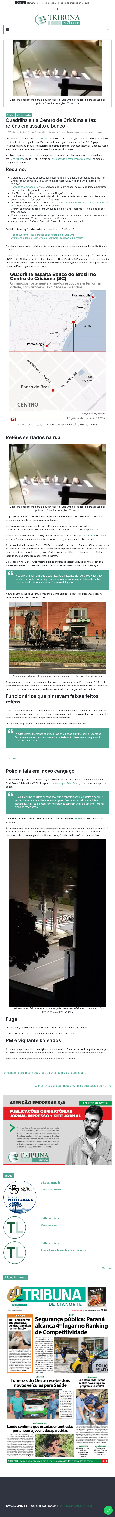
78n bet (71, 1500)
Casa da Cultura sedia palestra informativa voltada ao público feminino (61, 2)
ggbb (83, 1500)
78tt (61, 1497)
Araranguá (60, 783)
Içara (80, 783)
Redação (27, 132)
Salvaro (9, 710)
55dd (87, 1497)
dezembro (78, 132)
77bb (77, 1500)
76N (57, 1497)
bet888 (94, 1497)
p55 (53, 1500)
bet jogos (102, 1497)
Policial (10, 115)
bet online (29, 1500)
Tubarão (90, 535)
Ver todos (107, 1268)
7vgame (75, 1497)
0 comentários (40, 132)
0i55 (64, 1500)
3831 (33, 1497)
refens (86, 132)
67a (44, 1500)
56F (23, 1497)
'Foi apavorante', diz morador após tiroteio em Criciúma (42, 234)
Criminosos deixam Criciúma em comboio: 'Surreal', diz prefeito (47, 237)
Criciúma (44, 138)
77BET (38, 1497)
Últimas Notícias (24, 115)
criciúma (69, 132)
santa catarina (96, 132)
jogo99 (67, 1497)
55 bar (59, 1500)
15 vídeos (11, 757)
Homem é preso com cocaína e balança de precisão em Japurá (44, 1072)
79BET (45, 1497)
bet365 (38, 1500)
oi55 (48, 1500)
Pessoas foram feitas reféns (27, 186)
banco (61, 132)
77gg (82, 1497)
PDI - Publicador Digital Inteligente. (75, 1505)
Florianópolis (80, 818)
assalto (55, 132)
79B (27, 1497)
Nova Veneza (16, 158)
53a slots (90, 1500)
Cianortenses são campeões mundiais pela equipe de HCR (73, 1085)
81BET (51, 1497)
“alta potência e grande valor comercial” (71, 158)
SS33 (19, 1497)
